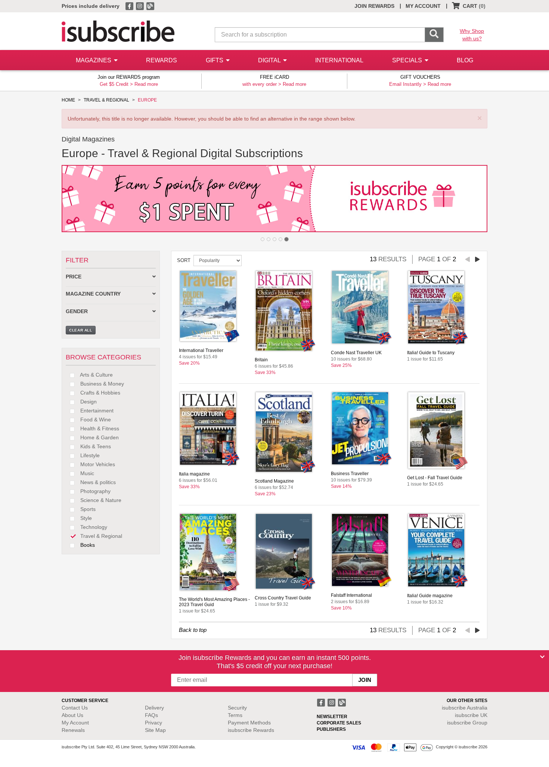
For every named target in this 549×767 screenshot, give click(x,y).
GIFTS (215, 60)
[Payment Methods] (392, 747)
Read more (146, 84)
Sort (183, 260)
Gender (77, 311)
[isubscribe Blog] (150, 6)
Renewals (73, 730)
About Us (72, 715)
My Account (75, 723)
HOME (68, 100)
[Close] (542, 657)
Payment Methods (249, 723)
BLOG (465, 60)
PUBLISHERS (331, 729)
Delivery (154, 708)
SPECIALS (408, 60)
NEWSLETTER (332, 716)
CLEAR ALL (80, 330)
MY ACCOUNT (423, 6)
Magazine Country (93, 294)
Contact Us (75, 708)
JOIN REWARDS (374, 6)
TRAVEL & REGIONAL (106, 100)
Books (87, 545)
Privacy (153, 723)
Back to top (193, 630)
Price (73, 277)
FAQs (151, 715)
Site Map (155, 730)
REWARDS (161, 60)
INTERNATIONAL (339, 60)
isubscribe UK (471, 715)
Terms (235, 715)
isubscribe (464, 708)
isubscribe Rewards (251, 730)
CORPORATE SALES (339, 723)
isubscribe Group (467, 723)
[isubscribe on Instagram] (140, 6)
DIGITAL (270, 60)
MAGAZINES (94, 60)
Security (237, 708)
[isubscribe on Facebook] (130, 6)
